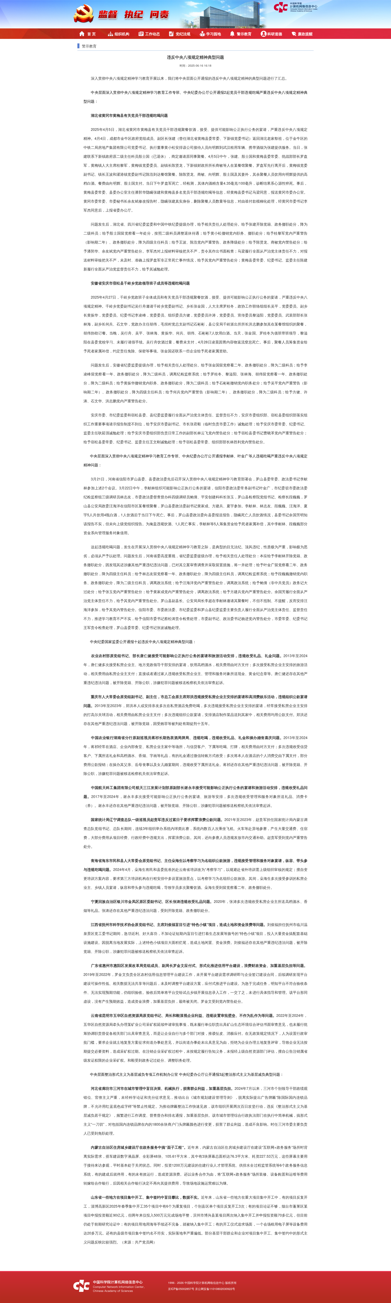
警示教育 (244, 33)
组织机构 (122, 33)
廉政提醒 (305, 33)
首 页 (91, 33)
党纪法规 (183, 33)
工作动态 (152, 33)
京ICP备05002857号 (181, 1289)
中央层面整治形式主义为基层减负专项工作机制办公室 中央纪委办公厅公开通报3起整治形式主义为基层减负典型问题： (187, 1074)
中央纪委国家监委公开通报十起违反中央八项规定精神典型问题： (143, 641)
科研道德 (274, 33)
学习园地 (213, 33)
